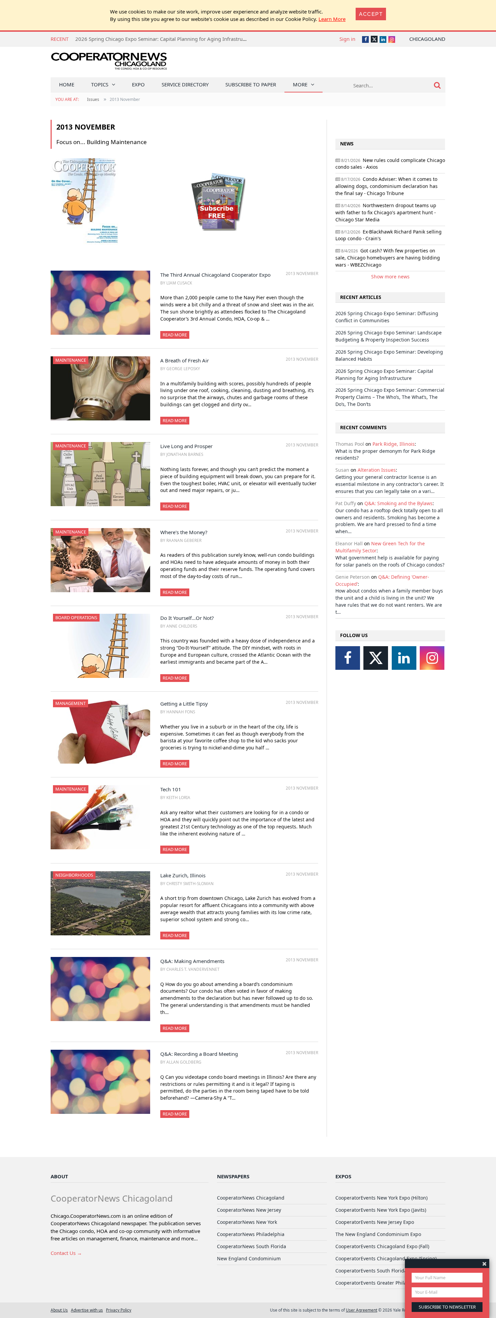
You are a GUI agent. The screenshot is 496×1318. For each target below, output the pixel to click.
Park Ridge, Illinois (394, 444)
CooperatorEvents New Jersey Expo (374, 1222)
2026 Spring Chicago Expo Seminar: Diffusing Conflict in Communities (386, 317)
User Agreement (361, 1310)
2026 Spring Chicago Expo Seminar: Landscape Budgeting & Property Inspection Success (388, 336)
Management (70, 703)
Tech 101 (170, 789)
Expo (138, 84)
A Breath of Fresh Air (184, 360)
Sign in (347, 38)
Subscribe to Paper (250, 84)
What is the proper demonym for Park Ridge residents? (385, 454)
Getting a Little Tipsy (184, 703)
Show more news (390, 276)
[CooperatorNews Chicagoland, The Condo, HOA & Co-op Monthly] (109, 63)
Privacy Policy (118, 1310)
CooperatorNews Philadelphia (250, 1234)
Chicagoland (427, 38)
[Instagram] (432, 658)
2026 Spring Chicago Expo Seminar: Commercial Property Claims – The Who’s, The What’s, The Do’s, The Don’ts (204, 38)
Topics (99, 84)
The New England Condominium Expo (378, 1234)
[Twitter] (375, 658)
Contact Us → (66, 1253)
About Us (59, 1310)
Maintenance (70, 360)
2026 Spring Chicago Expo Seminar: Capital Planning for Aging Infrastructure (384, 374)
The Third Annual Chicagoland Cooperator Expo (215, 274)
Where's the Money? (184, 532)
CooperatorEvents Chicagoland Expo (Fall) (382, 1246)
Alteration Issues (377, 470)
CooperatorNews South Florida (251, 1246)
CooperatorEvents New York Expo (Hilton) (381, 1198)
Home (66, 84)
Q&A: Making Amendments (192, 961)
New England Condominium (249, 1258)
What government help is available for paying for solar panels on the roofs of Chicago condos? (389, 561)
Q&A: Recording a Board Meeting (199, 1053)
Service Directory (185, 84)
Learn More (332, 19)
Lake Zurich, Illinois (182, 875)
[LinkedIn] (404, 658)
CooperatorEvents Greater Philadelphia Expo (385, 1283)
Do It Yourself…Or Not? (187, 617)
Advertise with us (87, 1310)
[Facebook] (347, 658)
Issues (93, 99)
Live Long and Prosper (186, 446)
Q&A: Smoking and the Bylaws (398, 503)
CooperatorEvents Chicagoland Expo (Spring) (386, 1258)
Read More (175, 335)
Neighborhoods (74, 875)
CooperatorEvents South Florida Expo (377, 1270)
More (300, 84)
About (59, 1176)
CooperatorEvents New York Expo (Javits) (380, 1210)
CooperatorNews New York (247, 1222)
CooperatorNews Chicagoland (250, 1198)
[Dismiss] (484, 1263)
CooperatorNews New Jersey (249, 1210)
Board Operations (76, 617)
